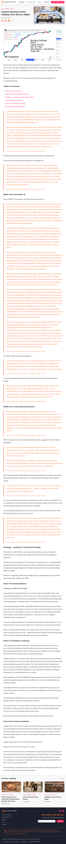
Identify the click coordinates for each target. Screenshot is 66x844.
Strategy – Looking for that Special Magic (20, 97)
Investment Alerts (8, 8)
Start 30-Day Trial (57, 2)
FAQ (3, 822)
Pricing (4, 819)
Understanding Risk (34, 841)
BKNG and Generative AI (14, 91)
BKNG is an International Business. (17, 94)
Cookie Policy (24, 841)
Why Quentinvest (6, 817)
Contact (4, 824)
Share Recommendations (14, 100)
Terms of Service (6, 841)
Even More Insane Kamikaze (15, 106)
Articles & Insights (6, 814)
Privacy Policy (16, 841)
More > (62, 778)
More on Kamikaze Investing (15, 103)
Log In (46, 2)
